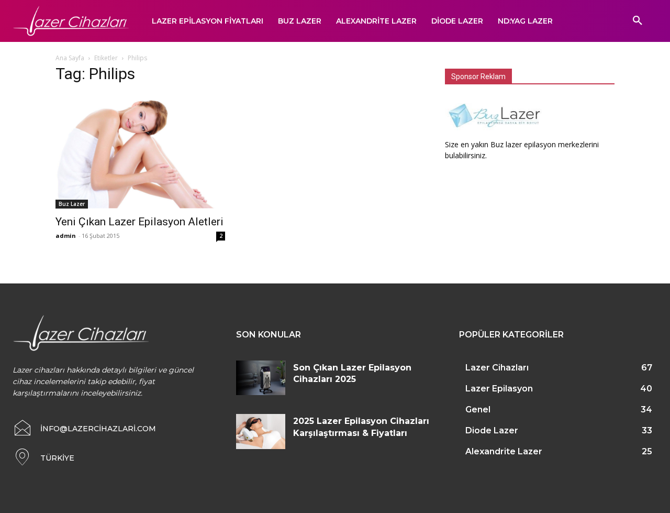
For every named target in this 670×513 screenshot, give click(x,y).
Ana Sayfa (69, 57)
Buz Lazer (72, 204)
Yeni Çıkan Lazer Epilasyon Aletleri (139, 221)
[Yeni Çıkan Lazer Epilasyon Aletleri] (140, 151)
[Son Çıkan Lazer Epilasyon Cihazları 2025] (261, 378)
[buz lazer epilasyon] (496, 133)
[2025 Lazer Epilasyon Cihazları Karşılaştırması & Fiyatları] (261, 431)
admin (65, 235)
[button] (637, 21)
